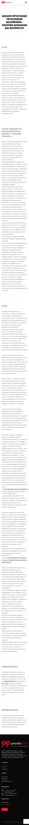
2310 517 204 (7, 793)
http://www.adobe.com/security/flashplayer (16, 489)
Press (4, 768)
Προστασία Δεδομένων (7, 781)
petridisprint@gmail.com (10, 681)
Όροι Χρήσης (5, 780)
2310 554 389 (13, 793)
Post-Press (5, 769)
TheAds (11, 822)
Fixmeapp (22, 822)
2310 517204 (5, 683)
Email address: (5, 802)
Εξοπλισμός (4, 778)
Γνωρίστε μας (5, 776)
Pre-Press (5, 766)
